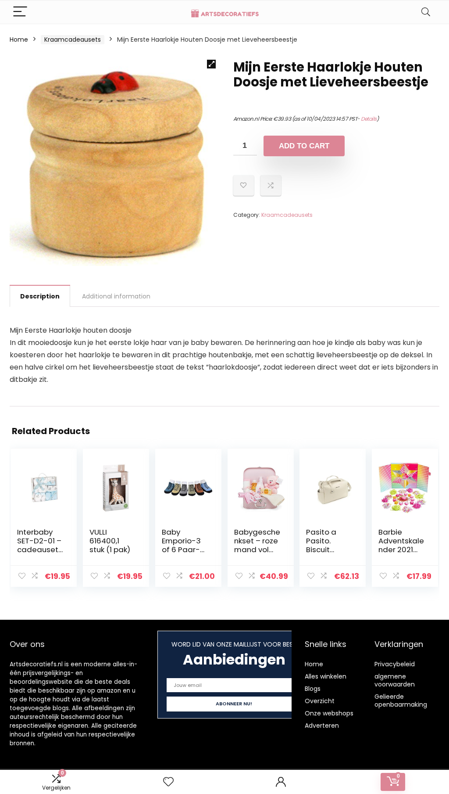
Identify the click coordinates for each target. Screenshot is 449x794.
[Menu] (20, 12)
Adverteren (322, 725)
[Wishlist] (168, 781)
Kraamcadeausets (72, 39)
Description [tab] (40, 296)
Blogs (313, 688)
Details (369, 118)
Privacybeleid (394, 664)
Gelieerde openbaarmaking (400, 700)
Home (19, 39)
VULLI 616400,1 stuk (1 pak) (109, 541)
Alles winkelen (325, 676)
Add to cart (304, 146)
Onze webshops (329, 713)
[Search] (425, 12)
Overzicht (320, 701)
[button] (211, 64)
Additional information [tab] (116, 296)
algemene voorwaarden (394, 680)
